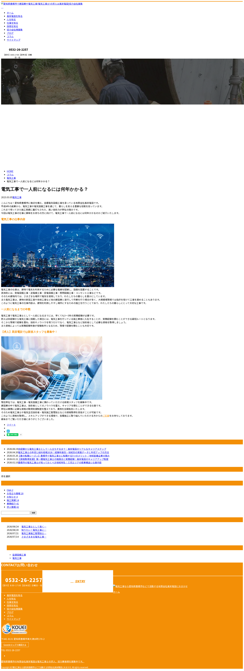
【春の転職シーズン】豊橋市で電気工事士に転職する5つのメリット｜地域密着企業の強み (64, 455)
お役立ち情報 (15, 493)
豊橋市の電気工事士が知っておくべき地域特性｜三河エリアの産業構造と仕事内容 (60, 462)
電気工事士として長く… (33, 526)
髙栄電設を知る (15, 16)
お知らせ (12, 496)
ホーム (10, 12)
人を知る (11, 19)
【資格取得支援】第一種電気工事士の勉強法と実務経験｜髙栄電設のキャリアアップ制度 (63, 459)
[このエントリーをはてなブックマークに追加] (8, 431)
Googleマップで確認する (15, 644)
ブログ (10, 33)
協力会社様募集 (15, 29)
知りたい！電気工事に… (33, 530)
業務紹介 (13, 503)
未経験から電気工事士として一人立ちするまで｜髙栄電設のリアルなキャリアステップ (62, 449)
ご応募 (106, 415)
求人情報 (13, 507)
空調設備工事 (19, 554)
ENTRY (11, 60)
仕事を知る (12, 23)
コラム (10, 36)
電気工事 (11, 178)
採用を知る (12, 26)
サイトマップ (13, 39)
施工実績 (13, 500)
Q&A (10, 490)
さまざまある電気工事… (33, 536)
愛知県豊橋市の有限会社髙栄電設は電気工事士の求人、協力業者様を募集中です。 (42, 661)
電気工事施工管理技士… (33, 533)
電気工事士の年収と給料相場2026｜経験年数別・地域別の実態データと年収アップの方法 (63, 452)
